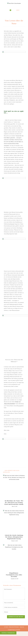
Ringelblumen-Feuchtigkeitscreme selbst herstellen (14, 574)
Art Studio (6, 627)
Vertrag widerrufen (8, 632)
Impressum (22, 627)
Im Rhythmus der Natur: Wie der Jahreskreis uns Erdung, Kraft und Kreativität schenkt (14, 502)
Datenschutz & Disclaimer (14, 627)
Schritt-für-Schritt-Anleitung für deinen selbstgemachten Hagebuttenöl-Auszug (14, 537)
